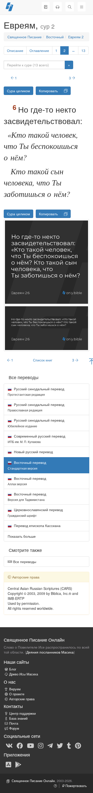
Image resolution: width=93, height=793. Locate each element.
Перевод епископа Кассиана (37, 525)
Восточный (55, 36)
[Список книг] (46, 6)
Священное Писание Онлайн (33, 781)
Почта (13, 723)
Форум (14, 728)
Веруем (15, 689)
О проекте (16, 694)
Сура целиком (18, 90)
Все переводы (24, 561)
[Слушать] (57, 6)
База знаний (18, 718)
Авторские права (21, 699)
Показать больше (22, 536)
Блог (12, 669)
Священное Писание (24, 36)
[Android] (18, 764)
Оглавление (39, 50)
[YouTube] (30, 745)
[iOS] (8, 764)
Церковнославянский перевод (35, 512)
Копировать (48, 90)
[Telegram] (50, 745)
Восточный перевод (27, 481)
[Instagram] (40, 745)
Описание (15, 50)
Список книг (42, 359)
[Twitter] (60, 745)
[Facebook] (20, 745)
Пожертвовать (75, 786)
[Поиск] (69, 6)
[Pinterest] (78, 745)
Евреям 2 (76, 36)
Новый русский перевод (33, 451)
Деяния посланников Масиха (50, 652)
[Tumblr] (69, 745)
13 (83, 50)
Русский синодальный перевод (36, 391)
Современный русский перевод (36, 439)
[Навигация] (82, 6)
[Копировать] (66, 91)
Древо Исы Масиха (23, 674)
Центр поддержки (22, 713)
